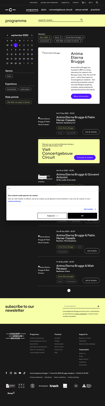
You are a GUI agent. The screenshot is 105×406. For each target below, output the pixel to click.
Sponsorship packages (87, 344)
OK (82, 216)
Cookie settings (73, 377)
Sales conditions (60, 377)
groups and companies (49, 2)
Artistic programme (37, 338)
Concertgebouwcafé (37, 352)
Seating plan (59, 344)
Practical (95, 9)
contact (76, 2)
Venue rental (81, 9)
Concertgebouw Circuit (38, 341)
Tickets (57, 341)
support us (65, 2)
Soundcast (83, 365)
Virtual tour (59, 349)
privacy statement (81, 314)
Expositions (34, 344)
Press (81, 356)
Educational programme (38, 347)
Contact (57, 338)
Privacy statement (36, 377)
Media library (83, 359)
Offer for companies (37, 349)
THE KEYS (82, 341)
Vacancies (82, 362)
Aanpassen (51, 216)
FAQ (56, 352)
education (34, 2)
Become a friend (85, 338)
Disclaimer (48, 377)
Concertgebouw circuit (60, 9)
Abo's (43, 9)
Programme (32, 9)
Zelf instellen (88, 209)
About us (82, 353)
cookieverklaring (14, 201)
